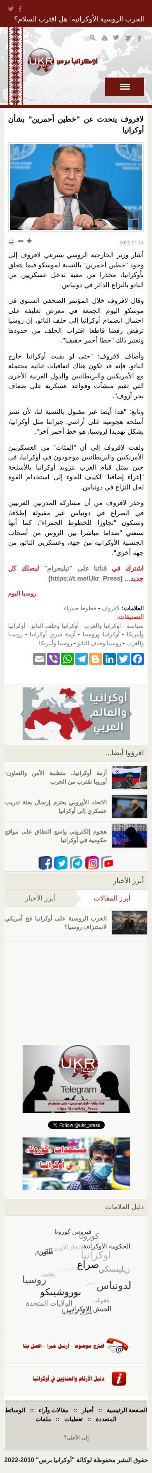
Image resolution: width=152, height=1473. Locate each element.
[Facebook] (137, 658)
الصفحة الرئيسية (127, 1410)
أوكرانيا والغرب (102, 625)
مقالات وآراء (54, 1410)
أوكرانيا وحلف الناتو (55, 625)
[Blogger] (95, 658)
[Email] (39, 658)
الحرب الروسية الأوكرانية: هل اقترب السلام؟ (79, 19)
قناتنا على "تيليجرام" (75, 568)
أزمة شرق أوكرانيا (52, 634)
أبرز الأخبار (40, 898)
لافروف (111, 608)
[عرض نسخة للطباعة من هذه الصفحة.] (11, 241)
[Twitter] (123, 658)
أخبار (88, 1410)
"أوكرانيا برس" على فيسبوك (140, 39)
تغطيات (73, 1419)
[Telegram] (81, 658)
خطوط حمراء (80, 608)
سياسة (135, 625)
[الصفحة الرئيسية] (62, 62)
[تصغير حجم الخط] (21, 240)
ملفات (43, 1419)
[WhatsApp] (67, 658)
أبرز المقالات (103, 898)
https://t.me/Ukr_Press (85, 578)
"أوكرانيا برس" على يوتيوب (105, 39)
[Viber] (53, 658)
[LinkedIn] (109, 658)
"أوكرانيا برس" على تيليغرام (128, 39)
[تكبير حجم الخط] (29, 240)
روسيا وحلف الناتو (99, 643)
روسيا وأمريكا (55, 643)
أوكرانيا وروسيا (101, 634)
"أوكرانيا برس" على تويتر (117, 39)
